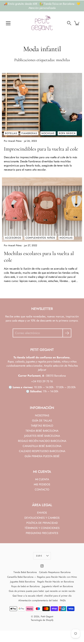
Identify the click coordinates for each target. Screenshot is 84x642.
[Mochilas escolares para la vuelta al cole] (42, 209)
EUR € (39, 555)
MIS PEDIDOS (42, 484)
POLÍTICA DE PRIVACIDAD (42, 523)
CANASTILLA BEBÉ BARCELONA (42, 446)
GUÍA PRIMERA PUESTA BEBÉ (42, 456)
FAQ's (63, 600)
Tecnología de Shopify (42, 620)
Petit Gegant (47, 616)
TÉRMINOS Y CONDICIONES (42, 528)
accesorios (13, 238)
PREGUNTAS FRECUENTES (42, 533)
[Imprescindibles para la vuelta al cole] (42, 105)
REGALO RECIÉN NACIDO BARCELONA (42, 441)
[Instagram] (42, 566)
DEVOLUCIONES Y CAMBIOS (42, 518)
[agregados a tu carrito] (77, 23)
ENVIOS (42, 513)
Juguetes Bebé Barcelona (22, 581)
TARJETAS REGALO (42, 426)
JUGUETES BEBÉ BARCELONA (42, 436)
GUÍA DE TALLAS (42, 420)
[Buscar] (69, 23)
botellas (11, 133)
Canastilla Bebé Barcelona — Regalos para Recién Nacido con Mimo (42, 577)
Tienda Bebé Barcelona (25, 572)
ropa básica (67, 133)
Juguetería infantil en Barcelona (57, 586)
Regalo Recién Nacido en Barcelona (55, 581)
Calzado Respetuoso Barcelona (55, 572)
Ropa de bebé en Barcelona (25, 586)
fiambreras (29, 133)
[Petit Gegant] (42, 23)
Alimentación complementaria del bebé (38, 600)
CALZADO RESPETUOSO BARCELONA (42, 451)
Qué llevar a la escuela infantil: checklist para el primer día (42, 596)
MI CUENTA (42, 479)
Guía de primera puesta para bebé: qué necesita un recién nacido (42, 591)
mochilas (48, 133)
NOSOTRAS (42, 415)
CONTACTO (42, 489)
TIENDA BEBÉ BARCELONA (42, 431)
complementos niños (40, 238)
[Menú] (8, 23)
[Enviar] (67, 333)
